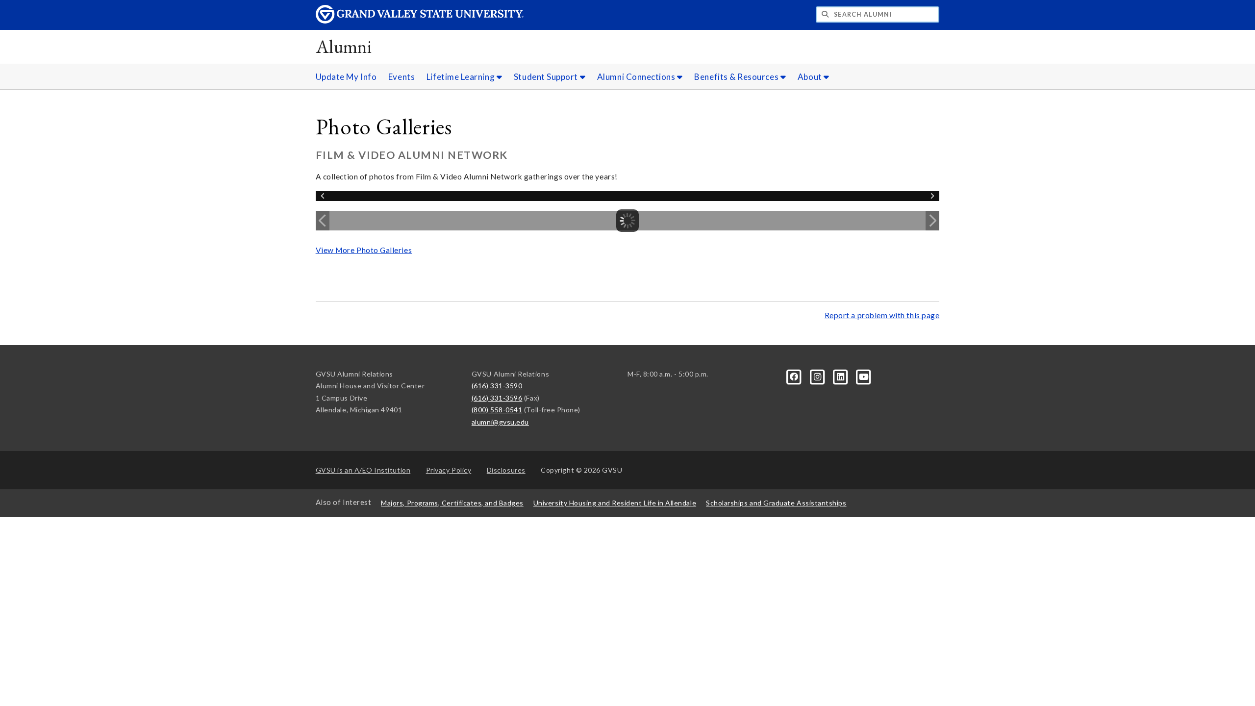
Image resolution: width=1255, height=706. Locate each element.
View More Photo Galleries (364, 250)
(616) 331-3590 (497, 385)
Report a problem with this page (882, 315)
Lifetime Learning (462, 77)
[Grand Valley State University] (420, 21)
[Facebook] (794, 376)
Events (401, 77)
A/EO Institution (363, 470)
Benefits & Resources (737, 77)
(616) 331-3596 (497, 398)
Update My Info (346, 77)
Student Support (547, 77)
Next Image (932, 220)
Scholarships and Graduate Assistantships (776, 503)
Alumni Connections (637, 77)
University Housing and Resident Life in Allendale (614, 503)
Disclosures (506, 470)
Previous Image (322, 220)
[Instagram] (817, 376)
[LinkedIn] (841, 376)
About (811, 77)
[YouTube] (864, 376)
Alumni (344, 46)
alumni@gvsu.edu (500, 422)
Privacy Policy (449, 470)
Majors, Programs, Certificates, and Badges (452, 503)
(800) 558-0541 (497, 409)
